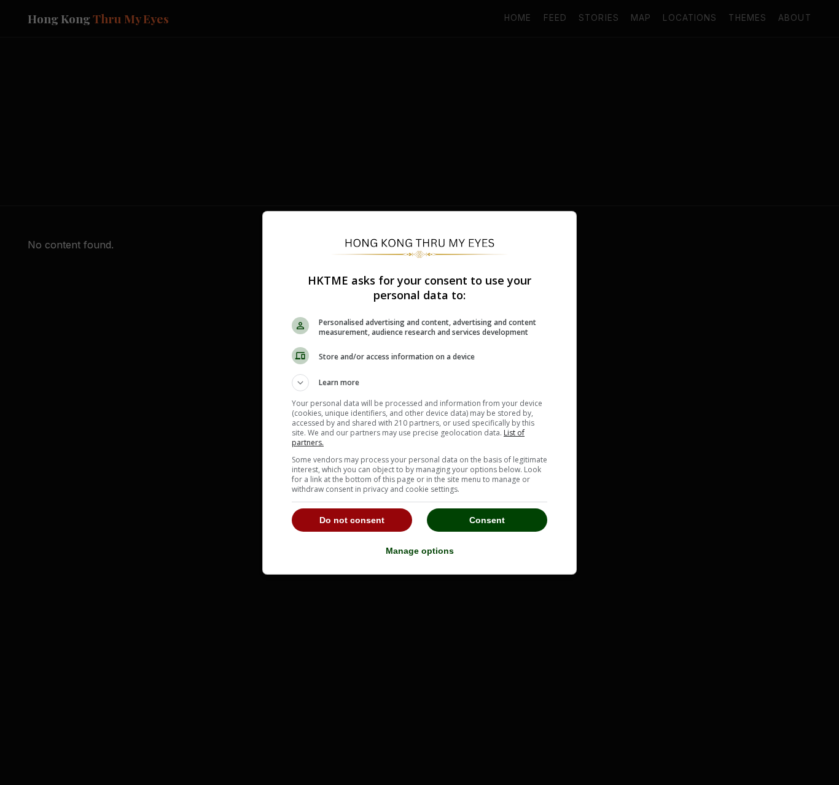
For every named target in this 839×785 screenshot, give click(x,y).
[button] (419, 382)
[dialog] (419, 393)
